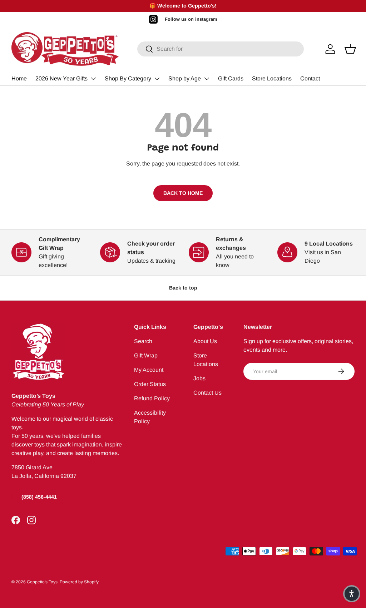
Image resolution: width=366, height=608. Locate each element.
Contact (310, 78)
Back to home (183, 193)
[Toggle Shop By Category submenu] (157, 78)
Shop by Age (184, 78)
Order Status (150, 384)
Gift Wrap (146, 355)
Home (19, 78)
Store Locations (272, 78)
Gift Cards (230, 78)
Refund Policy (152, 398)
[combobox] (220, 48)
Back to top (183, 288)
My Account (148, 370)
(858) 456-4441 (39, 497)
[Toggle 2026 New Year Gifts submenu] (93, 78)
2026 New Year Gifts (61, 78)
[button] (351, 593)
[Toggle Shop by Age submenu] (206, 78)
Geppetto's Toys (42, 581)
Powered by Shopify (79, 581)
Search (143, 341)
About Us (205, 341)
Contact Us (207, 393)
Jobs (199, 378)
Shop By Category (128, 78)
